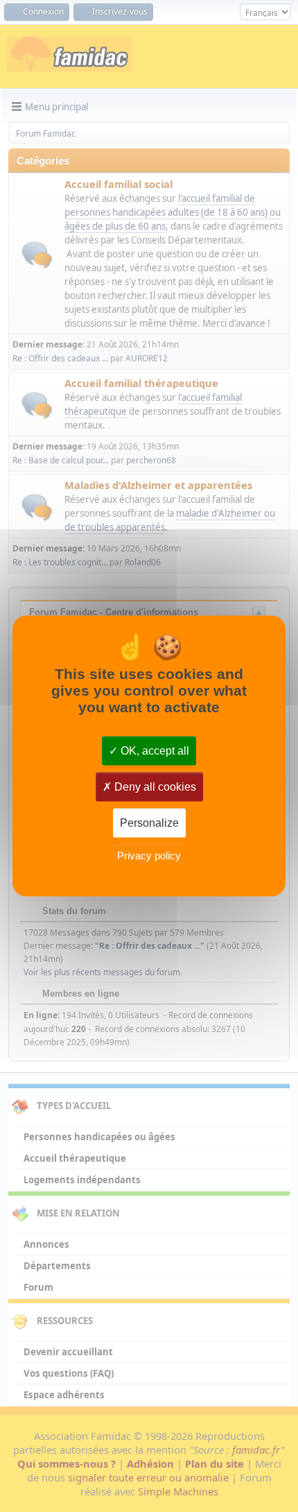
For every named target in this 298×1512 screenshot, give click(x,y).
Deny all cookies (154, 787)
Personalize (149, 823)
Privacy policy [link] (149, 855)
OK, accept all (153, 751)
